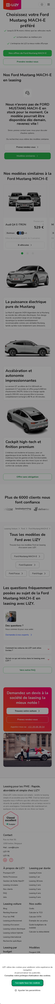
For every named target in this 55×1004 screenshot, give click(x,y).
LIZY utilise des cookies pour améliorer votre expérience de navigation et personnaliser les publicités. (27, 971)
